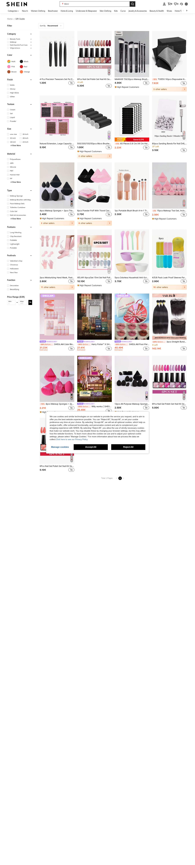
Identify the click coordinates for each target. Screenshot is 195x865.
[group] (19, 39)
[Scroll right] (187, 11)
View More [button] (16, 145)
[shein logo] (16, 4)
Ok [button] (30, 302)
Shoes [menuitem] (169, 11)
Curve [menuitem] (123, 11)
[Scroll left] (183, 11)
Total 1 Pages (107, 478)
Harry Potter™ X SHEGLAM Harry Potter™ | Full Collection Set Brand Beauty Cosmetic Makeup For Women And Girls (95, 344)
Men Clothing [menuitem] (105, 11)
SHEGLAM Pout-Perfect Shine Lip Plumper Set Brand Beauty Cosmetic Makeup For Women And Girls (132, 344)
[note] (127, 87)
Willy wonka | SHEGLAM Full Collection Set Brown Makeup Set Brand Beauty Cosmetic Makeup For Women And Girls (95, 406)
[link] (169, 4)
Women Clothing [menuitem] (38, 11)
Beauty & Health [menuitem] (157, 11)
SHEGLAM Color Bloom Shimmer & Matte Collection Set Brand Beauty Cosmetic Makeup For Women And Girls (57, 344)
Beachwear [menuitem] (53, 11)
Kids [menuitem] (116, 11)
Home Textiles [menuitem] (181, 11)
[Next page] (123, 478)
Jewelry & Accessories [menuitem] (137, 11)
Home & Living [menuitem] (67, 11)
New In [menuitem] (25, 11)
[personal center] (164, 4)
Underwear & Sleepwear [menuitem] (86, 11)
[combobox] (51, 25)
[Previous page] (116, 478)
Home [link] (10, 19)
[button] (181, 4)
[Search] (132, 4)
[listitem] (57, 61)
